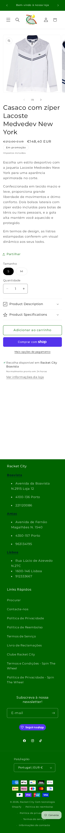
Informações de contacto (34, 825)
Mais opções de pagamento (32, 351)
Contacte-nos (17, 609)
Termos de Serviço (21, 636)
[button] (8, 20)
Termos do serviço (34, 819)
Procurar (14, 600)
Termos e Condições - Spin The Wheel (31, 666)
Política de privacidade (34, 813)
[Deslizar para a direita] (41, 99)
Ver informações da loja (25, 377)
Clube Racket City (21, 654)
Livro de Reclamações (24, 645)
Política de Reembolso (25, 627)
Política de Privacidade (25, 618)
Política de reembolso (39, 806)
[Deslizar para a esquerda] (24, 99)
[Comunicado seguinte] (58, 5)
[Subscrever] (53, 713)
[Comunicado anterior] (7, 5)
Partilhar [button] (13, 254)
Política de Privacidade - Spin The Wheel (30, 680)
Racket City (27, 801)
